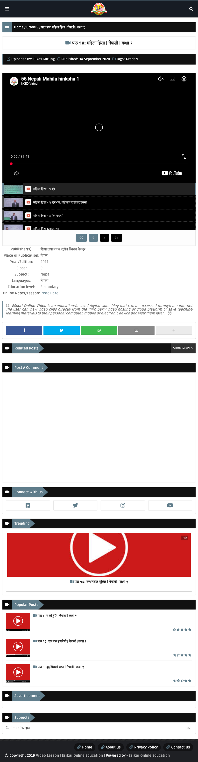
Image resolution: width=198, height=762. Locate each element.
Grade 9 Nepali (100, 728)
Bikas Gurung (44, 59)
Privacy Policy (146, 747)
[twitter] (75, 505)
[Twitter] (61, 330)
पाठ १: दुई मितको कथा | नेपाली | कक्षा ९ (61, 667)
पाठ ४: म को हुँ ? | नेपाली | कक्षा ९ (57, 616)
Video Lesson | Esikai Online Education (69, 755)
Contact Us (180, 747)
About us (113, 747)
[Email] (136, 330)
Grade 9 (32, 27)
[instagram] (123, 505)
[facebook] (28, 505)
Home (18, 27)
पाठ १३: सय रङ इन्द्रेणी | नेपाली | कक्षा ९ (62, 641)
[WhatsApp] (99, 330)
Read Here (49, 293)
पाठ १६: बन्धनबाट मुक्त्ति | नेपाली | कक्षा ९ (101, 582)
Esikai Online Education (149, 755)
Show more (182, 348)
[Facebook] (24, 330)
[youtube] (170, 505)
